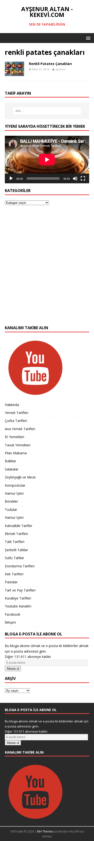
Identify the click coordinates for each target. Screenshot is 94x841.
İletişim (10, 622)
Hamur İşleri (14, 493)
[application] (47, 159)
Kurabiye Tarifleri (18, 598)
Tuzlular (11, 509)
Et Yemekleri (14, 437)
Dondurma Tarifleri (19, 566)
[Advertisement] (47, 268)
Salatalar (11, 469)
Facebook (12, 614)
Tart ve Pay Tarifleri (20, 590)
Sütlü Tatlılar (14, 558)
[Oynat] (11, 178)
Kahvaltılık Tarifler (18, 525)
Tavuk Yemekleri (17, 445)
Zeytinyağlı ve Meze (20, 477)
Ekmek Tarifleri (16, 533)
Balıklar (10, 461)
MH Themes (45, 831)
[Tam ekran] (83, 178)
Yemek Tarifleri (16, 412)
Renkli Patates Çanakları (50, 63)
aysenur (60, 69)
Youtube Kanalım (18, 606)
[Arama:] (47, 111)
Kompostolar (15, 485)
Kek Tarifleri (14, 574)
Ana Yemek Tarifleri (20, 429)
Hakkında (12, 404)
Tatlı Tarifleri (14, 541)
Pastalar (11, 582)
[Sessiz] (75, 178)
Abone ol (13, 668)
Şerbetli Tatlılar (16, 550)
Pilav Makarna (16, 453)
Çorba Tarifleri (16, 420)
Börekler (11, 501)
